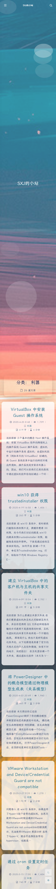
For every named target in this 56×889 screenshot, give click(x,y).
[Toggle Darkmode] (48, 872)
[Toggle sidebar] (5, 5)
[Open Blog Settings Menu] (48, 880)
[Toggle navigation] (50, 5)
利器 (29, 426)
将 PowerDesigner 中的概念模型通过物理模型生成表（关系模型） (28, 682)
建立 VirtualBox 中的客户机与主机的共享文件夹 (28, 586)
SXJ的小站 (28, 5)
